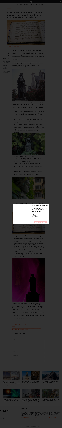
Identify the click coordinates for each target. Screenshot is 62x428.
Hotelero (34, 215)
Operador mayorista (36, 214)
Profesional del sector (36, 216)
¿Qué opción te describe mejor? (37, 211)
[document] (31, 214)
